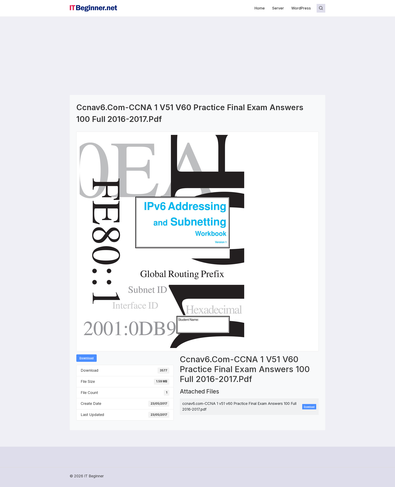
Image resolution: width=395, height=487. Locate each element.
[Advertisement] (197, 47)
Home (259, 8)
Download (86, 358)
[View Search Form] (321, 8)
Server (278, 8)
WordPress (301, 8)
